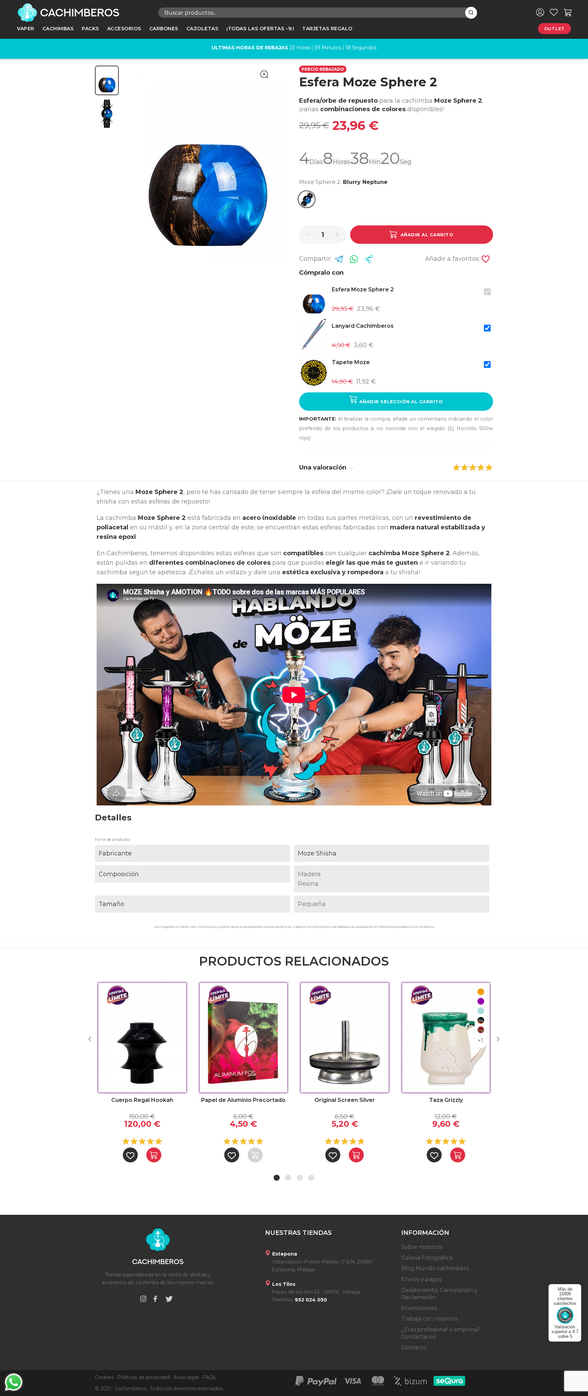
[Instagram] (143, 1300)
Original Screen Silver (344, 1100)
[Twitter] (169, 1300)
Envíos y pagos (421, 1279)
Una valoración (323, 467)
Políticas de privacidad (143, 1377)
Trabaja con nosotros (429, 1318)
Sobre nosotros (421, 1247)
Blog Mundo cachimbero (435, 1268)
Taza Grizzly (446, 1100)
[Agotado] (255, 1154)
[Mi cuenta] (540, 12)
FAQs (208, 1377)
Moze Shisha (317, 853)
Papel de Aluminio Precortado (243, 1100)
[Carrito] (568, 12)
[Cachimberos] (82, 12)
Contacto (413, 1347)
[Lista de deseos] (554, 12)
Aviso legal (186, 1377)
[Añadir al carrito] (153, 1154)
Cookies (104, 1377)
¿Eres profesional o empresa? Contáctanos (440, 1333)
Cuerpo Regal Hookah (142, 1100)
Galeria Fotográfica (427, 1258)
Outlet (554, 28)
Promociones (419, 1308)
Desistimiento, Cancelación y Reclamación (439, 1294)
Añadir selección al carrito (400, 401)
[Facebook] (155, 1300)
